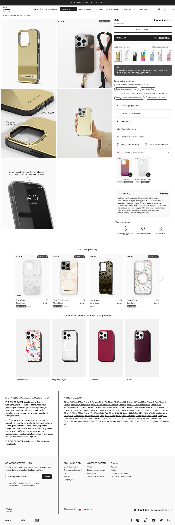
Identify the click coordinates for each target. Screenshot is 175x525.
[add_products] (130, 174)
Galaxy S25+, (79, 416)
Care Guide (91, 473)
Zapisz (47, 476)
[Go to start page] (6, 9)
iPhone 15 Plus (96, 405)
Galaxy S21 (131, 418)
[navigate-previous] (160, 278)
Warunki (114, 467)
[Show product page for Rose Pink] (168, 56)
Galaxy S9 (139, 421)
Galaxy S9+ (148, 421)
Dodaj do (142, 38)
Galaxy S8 (158, 421)
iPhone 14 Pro (132, 405)
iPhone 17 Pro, (77, 402)
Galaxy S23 (141, 416)
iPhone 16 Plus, (153, 402)
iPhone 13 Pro (82, 408)
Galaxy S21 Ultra (156, 418)
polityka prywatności (27, 485)
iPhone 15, (75, 405)
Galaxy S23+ (152, 416)
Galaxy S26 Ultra (151, 413)
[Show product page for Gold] (118, 55)
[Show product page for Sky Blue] (151, 56)
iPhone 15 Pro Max (110, 405)
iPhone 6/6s (88, 413)
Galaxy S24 (104, 416)
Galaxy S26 (127, 413)
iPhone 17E (112, 402)
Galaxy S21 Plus (143, 418)
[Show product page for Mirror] (126, 56)
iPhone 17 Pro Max (91, 402)
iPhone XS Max (105, 410)
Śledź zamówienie (71, 467)
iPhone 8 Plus (163, 410)
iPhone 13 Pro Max (95, 408)
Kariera (113, 470)
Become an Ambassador (121, 476)
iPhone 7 (67, 413)
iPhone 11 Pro (76, 410)
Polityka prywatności (119, 473)
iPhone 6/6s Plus (101, 413)
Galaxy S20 (69, 421)
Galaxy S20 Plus (81, 421)
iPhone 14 (122, 405)
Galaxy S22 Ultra (100, 418)
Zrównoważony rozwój (96, 470)
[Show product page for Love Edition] (160, 56)
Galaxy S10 (108, 421)
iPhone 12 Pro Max (142, 408)
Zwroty (67, 476)
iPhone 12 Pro (121, 408)
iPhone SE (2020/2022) (139, 410)
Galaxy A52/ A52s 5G (117, 418)
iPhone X (124, 410)
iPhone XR (116, 410)
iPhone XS (94, 410)
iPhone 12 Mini (156, 408)
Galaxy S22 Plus (85, 418)
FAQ (65, 473)
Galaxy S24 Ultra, (129, 416)
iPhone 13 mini (109, 408)
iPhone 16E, (121, 402)
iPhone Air (103, 402)
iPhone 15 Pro (84, 405)
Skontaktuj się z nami (72, 470)
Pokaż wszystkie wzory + (161, 47)
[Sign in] (159, 9)
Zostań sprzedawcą (95, 476)
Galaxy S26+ (138, 413)
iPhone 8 (153, 410)
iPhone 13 (72, 408)
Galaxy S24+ (115, 416)
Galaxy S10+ (118, 421)
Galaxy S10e (129, 421)
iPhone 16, (131, 402)
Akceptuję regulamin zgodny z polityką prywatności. (24, 484)
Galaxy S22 (73, 418)
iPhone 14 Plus (144, 405)
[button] (151, 510)
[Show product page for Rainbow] (143, 56)
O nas (89, 467)
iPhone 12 (131, 408)
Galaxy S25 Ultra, (92, 416)
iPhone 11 (85, 410)
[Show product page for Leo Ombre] (134, 56)
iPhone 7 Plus (77, 413)
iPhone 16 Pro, (140, 402)
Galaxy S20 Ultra (96, 421)
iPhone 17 (68, 402)
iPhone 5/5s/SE (115, 413)
